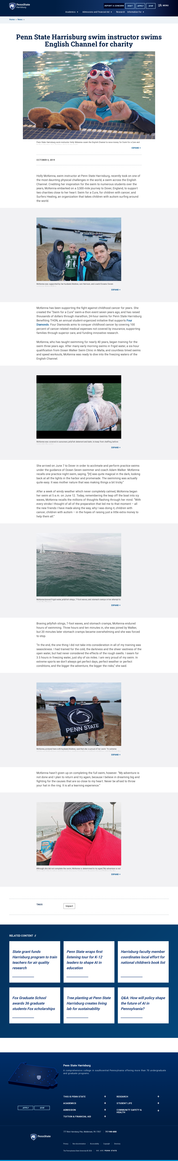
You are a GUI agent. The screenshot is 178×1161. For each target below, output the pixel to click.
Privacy (65, 1144)
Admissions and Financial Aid (95, 12)
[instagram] (46, 1096)
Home (12, 19)
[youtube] (40, 1096)
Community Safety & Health (129, 1111)
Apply (140, 6)
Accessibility (94, 1144)
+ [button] (105, 1096)
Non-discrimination (79, 1144)
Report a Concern (114, 6)
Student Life (124, 1103)
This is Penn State (74, 1096)
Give (151, 6)
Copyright (106, 1144)
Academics (70, 12)
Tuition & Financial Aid (77, 1116)
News (20, 19)
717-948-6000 (110, 1132)
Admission (69, 1110)
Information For (134, 12)
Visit (130, 6)
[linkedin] (27, 1096)
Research (120, 12)
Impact (69, 906)
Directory (117, 1144)
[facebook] (21, 1096)
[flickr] (33, 1096)
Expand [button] (135, 148)
